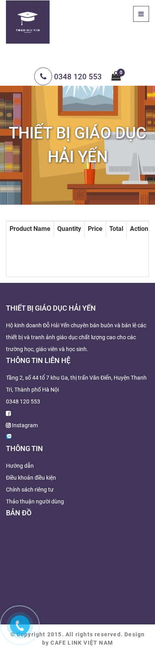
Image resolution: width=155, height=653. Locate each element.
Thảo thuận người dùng (35, 501)
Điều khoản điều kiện (31, 477)
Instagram (25, 425)
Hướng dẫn (20, 466)
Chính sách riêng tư (30, 489)
